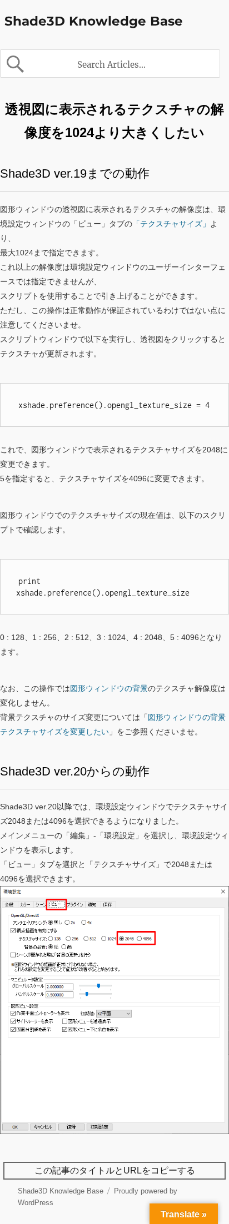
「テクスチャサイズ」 (171, 223)
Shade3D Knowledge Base (93, 21)
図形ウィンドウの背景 (109, 688)
